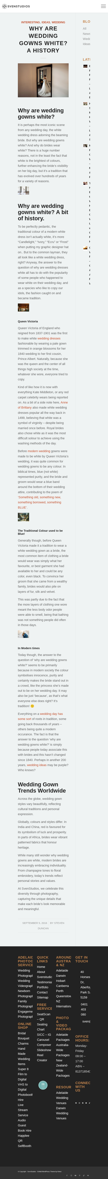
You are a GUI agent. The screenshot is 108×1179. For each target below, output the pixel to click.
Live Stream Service (23, 1110)
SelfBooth (24, 1146)
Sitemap (42, 997)
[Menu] (102, 6)
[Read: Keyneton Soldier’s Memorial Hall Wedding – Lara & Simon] (85, 104)
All (84, 28)
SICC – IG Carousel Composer (44, 1040)
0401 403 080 (84, 1009)
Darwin (61, 975)
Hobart (60, 981)
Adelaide (62, 970)
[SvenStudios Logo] (16, 6)
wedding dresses (49, 338)
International (64, 1006)
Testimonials (45, 982)
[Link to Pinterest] (79, 1175)
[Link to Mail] (88, 1175)
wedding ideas (37, 765)
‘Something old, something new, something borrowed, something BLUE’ (39, 502)
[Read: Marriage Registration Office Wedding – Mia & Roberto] (85, 146)
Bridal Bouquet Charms (23, 1038)
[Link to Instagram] (71, 1175)
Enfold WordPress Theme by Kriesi (49, 1171)
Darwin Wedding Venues (62, 1113)
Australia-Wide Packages (63, 1050)
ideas (46, 22)
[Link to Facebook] (67, 1175)
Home (41, 967)
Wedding (58, 22)
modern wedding (39, 451)
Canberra (62, 986)
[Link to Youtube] (75, 1175)
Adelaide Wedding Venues (62, 1098)
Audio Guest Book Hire (24, 1125)
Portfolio (42, 987)
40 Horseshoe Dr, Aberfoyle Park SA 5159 (87, 984)
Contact (42, 992)
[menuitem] (102, 6)
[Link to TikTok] (84, 1175)
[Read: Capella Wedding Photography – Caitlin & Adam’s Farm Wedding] (85, 248)
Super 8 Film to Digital (23, 1074)
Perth (59, 991)
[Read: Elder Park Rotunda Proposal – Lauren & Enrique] (85, 66)
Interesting (30, 22)
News (87, 34)
